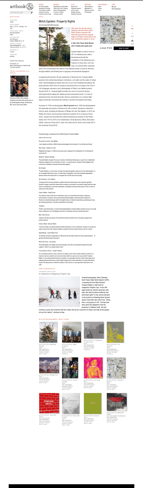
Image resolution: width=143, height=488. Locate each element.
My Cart (114, 7)
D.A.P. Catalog (64, 8)
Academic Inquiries (76, 14)
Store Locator (75, 10)
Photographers (62, 10)
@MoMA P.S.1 (88, 8)
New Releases (57, 6)
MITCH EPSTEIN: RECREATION (48, 375)
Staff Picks (56, 8)
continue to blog (58, 312)
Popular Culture (43, 14)
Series (61, 14)
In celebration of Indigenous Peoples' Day (54, 274)
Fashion (48, 10)
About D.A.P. (74, 6)
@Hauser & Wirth (89, 10)
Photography (44, 6)
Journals (55, 14)
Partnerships (88, 12)
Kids (50, 14)
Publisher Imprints (76, 8)
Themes (61, 12)
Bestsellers (65, 6)
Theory (47, 12)
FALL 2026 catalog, (22, 98)
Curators (55, 12)
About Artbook (89, 6)
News (99, 6)
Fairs (99, 10)
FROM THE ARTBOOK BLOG (47, 268)
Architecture (42, 8)
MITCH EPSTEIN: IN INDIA (92, 380)
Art (40, 6)
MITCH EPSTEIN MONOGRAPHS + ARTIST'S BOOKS (54, 319)
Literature (41, 12)
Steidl (12, 22)
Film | (40, 10)
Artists (55, 10)
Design (48, 8)
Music (43, 10)
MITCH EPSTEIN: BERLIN (91, 416)
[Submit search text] (31, 13)
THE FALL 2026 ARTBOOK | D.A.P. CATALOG (20, 72)
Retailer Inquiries (75, 12)
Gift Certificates (116, 9)
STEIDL (41, 17)
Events (100, 8)
